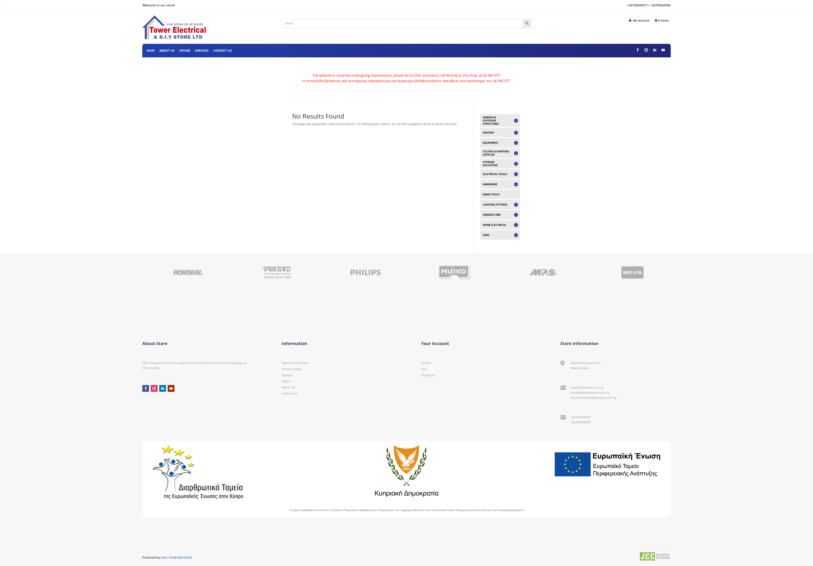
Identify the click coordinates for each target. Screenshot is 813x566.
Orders (426, 363)
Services (202, 50)
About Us (167, 50)
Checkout (428, 375)
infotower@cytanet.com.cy (589, 393)
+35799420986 (580, 422)
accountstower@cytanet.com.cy (593, 398)
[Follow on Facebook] (637, 50)
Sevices (287, 375)
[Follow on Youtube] (663, 50)
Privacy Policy (292, 369)
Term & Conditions (295, 363)
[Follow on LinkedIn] (654, 50)
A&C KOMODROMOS (176, 557)
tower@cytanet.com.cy (587, 387)
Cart (424, 369)
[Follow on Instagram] (646, 50)
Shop (151, 50)
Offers (184, 50)
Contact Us (222, 50)
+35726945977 (580, 417)
